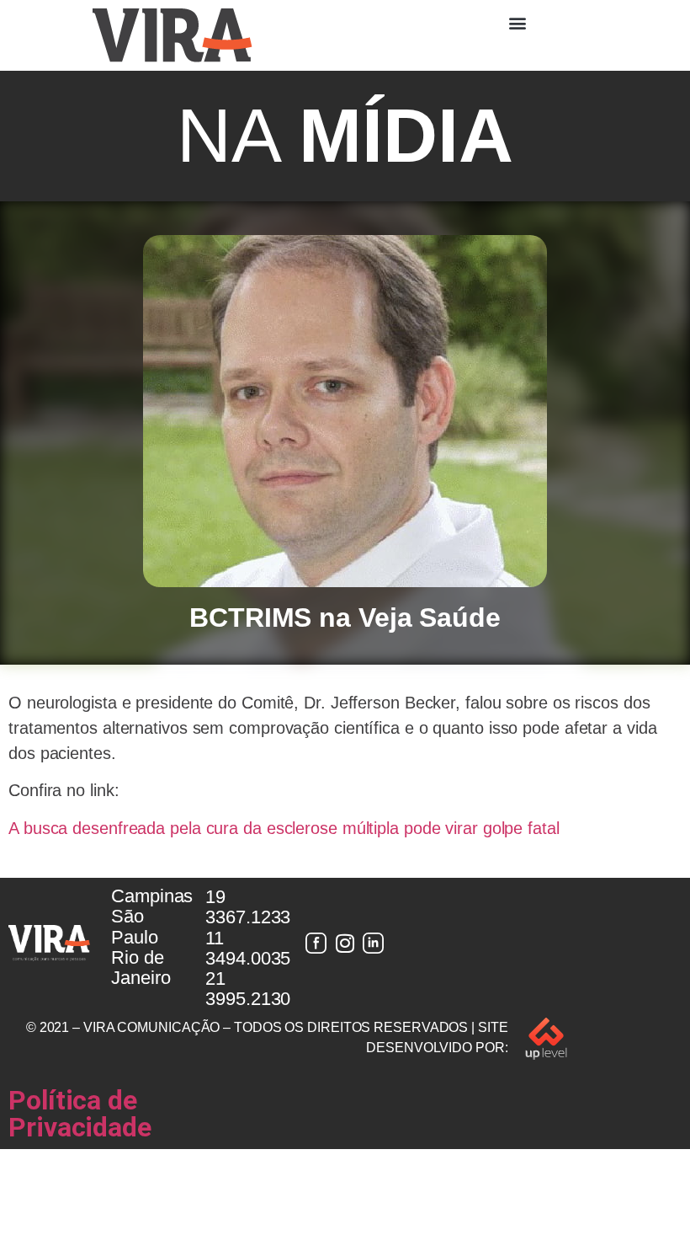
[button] (517, 22)
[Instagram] (345, 943)
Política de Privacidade (79, 1113)
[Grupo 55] (316, 943)
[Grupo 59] (374, 943)
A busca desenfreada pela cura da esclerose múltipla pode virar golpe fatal (284, 828)
